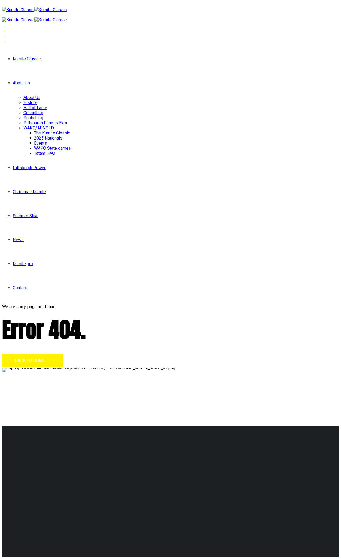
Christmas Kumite (29, 191)
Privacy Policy (44, 520)
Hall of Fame (35, 107)
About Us (21, 82)
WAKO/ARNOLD (38, 127)
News (18, 239)
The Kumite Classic (52, 133)
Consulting (33, 112)
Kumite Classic (27, 58)
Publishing (33, 117)
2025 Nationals (48, 138)
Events (40, 143)
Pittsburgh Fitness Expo (45, 122)
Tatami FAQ (44, 153)
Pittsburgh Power (29, 167)
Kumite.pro (23, 263)
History (30, 102)
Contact (20, 287)
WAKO (137, 488)
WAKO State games (52, 148)
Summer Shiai (25, 215)
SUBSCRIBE (242, 489)
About (136, 478)
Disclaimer (20, 520)
